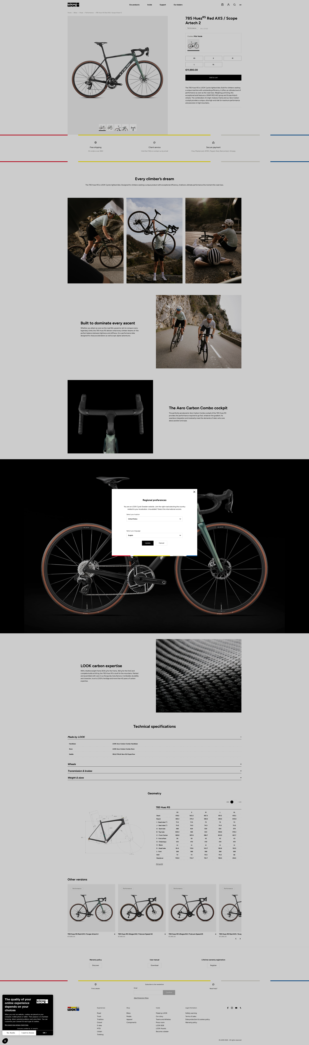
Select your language (133, 531)
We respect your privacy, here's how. (16, 1025)
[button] (5, 1041)
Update (148, 543)
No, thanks (11, 1033)
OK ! (44, 1033)
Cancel (161, 543)
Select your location (133, 514)
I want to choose (27, 1033)
